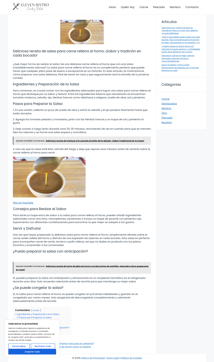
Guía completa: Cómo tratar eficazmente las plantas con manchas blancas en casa (180, 67)
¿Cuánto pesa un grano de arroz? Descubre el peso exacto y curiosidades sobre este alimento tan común (180, 49)
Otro (164, 113)
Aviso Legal (113, 358)
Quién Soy (127, 7)
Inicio (112, 7)
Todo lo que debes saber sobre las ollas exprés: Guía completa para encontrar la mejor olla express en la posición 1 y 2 (180, 40)
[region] (32, 338)
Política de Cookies (131, 358)
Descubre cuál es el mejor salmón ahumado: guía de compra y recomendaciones (177, 58)
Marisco (175, 7)
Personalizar (19, 346)
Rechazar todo (43, 346)
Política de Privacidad (93, 358)
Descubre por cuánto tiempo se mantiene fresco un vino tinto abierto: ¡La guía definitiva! (179, 30)
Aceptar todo (32, 351)
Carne (143, 7)
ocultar (36, 310)
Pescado (159, 7)
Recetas (166, 122)
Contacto (192, 7)
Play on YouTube (23, 202)
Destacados (169, 103)
